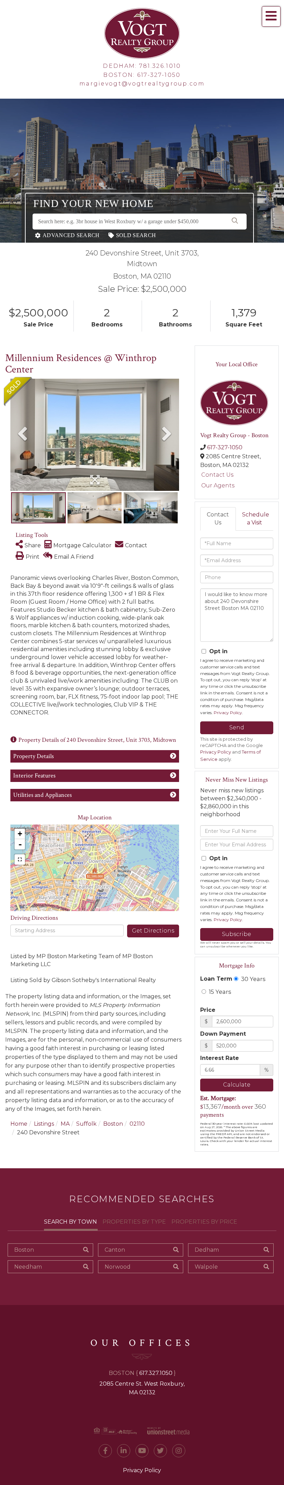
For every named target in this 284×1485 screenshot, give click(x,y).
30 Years (252, 978)
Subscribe (236, 934)
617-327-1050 (159, 75)
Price (207, 1010)
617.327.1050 (155, 1373)
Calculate (236, 1084)
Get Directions (153, 930)
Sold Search (136, 235)
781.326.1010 (160, 66)
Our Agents (217, 485)
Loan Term (216, 978)
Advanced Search (71, 235)
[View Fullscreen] (20, 859)
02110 (137, 1123)
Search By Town (70, 1221)
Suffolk (86, 1123)
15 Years (219, 991)
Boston (113, 1123)
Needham (28, 1266)
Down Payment (223, 1033)
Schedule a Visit (255, 518)
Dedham (207, 1249)
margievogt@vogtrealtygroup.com (142, 83)
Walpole (206, 1266)
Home (18, 1123)
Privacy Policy (228, 712)
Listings (44, 1123)
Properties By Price (204, 1221)
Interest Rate (219, 1058)
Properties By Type (134, 1221)
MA (65, 1123)
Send (236, 727)
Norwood (118, 1266)
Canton (115, 1249)
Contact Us (217, 474)
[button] (235, 221)
